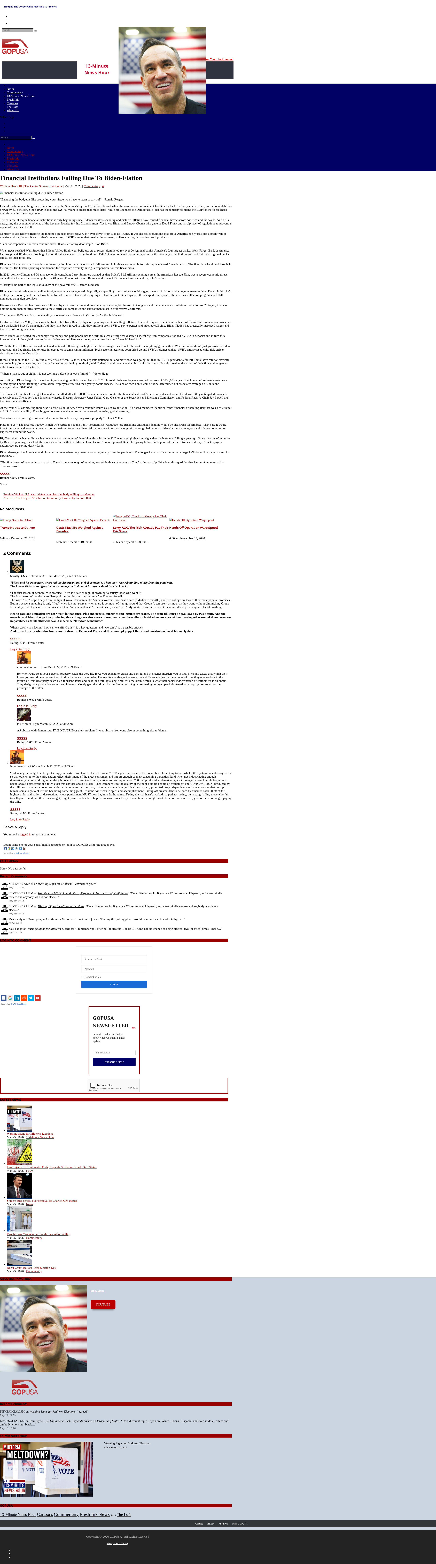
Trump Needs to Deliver (17, 527)
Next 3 (113, 1515)
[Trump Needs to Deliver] (16, 520)
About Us (13, 110)
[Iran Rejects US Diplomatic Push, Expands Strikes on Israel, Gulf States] (19, 1163)
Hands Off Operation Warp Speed (193, 527)
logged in (25, 834)
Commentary (15, 151)
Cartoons (12, 162)
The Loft (12, 165)
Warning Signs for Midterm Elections (61, 883)
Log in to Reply (20, 649)
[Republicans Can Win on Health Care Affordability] (19, 1230)
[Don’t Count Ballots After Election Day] (19, 1264)
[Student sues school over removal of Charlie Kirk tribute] (19, 1197)
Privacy (210, 1523)
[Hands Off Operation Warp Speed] (191, 520)
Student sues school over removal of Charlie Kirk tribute (42, 1200)
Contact (199, 1523)
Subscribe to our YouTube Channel (210, 59)
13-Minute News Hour (21, 96)
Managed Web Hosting (117, 1543)
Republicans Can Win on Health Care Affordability (38, 1234)
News (10, 147)
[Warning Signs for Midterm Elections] (19, 1130)
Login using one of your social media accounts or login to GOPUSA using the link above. (59, 844)
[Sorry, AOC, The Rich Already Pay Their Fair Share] (140, 520)
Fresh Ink (13, 158)
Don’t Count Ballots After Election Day (31, 1267)
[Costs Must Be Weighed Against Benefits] (83, 520)
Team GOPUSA (239, 1523)
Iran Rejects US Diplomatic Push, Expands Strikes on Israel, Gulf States (83, 893)
